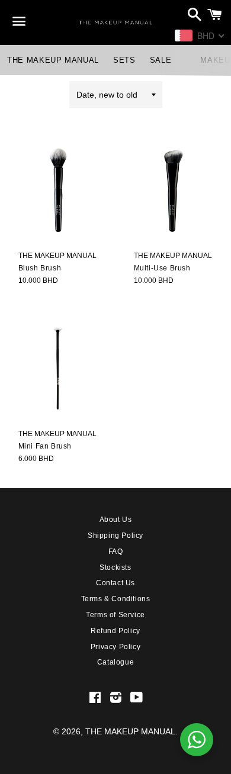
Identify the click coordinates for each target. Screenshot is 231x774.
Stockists (115, 567)
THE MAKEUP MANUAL (130, 731)
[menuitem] (53, 60)
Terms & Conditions (115, 599)
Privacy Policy (115, 647)
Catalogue (115, 662)
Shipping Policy (115, 535)
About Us (116, 519)
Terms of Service (115, 615)
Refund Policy (115, 631)
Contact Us (115, 583)
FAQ (115, 551)
